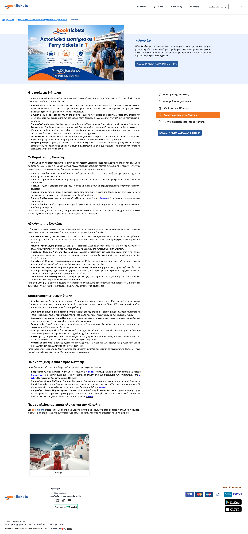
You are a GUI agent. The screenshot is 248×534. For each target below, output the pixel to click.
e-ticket (102, 387)
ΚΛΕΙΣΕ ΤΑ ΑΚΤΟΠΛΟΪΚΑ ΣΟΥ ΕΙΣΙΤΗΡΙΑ (157, 63)
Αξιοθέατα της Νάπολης (176, 108)
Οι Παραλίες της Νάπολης (177, 101)
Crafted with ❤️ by (58, 528)
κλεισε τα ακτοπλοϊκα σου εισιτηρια (179, 132)
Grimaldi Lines (38, 374)
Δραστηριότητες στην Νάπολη (180, 115)
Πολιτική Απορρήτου (13, 524)
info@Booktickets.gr (58, 493)
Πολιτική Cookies (56, 524)
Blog (224, 487)
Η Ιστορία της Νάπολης (176, 94)
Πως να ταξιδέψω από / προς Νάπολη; (184, 122)
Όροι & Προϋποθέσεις (35, 524)
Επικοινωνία (235, 487)
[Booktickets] (16, 7)
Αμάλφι (103, 198)
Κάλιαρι (90, 371)
